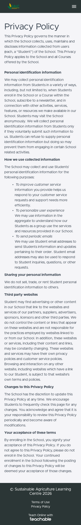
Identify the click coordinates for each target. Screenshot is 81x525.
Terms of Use (40, 502)
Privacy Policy (40, 506)
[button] (74, 6)
